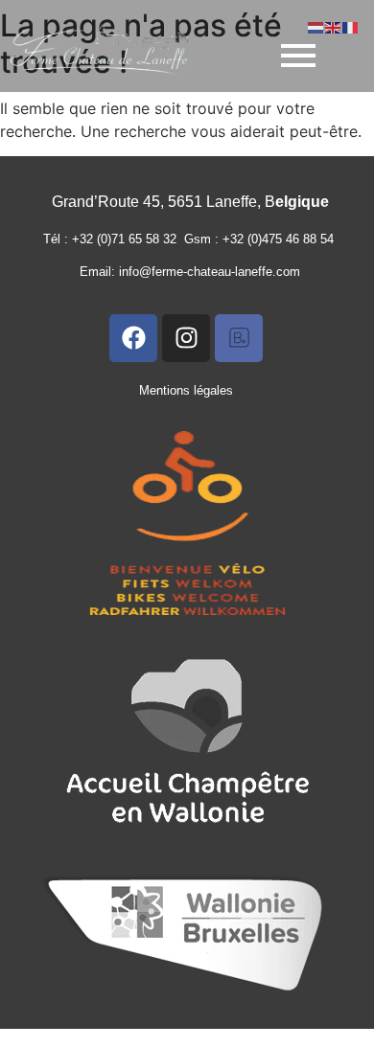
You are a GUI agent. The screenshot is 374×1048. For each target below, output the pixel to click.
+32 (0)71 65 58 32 (128, 239)
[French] (351, 25)
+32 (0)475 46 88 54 (281, 239)
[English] (333, 25)
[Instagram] (186, 338)
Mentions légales (186, 390)
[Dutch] (316, 25)
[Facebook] (133, 338)
